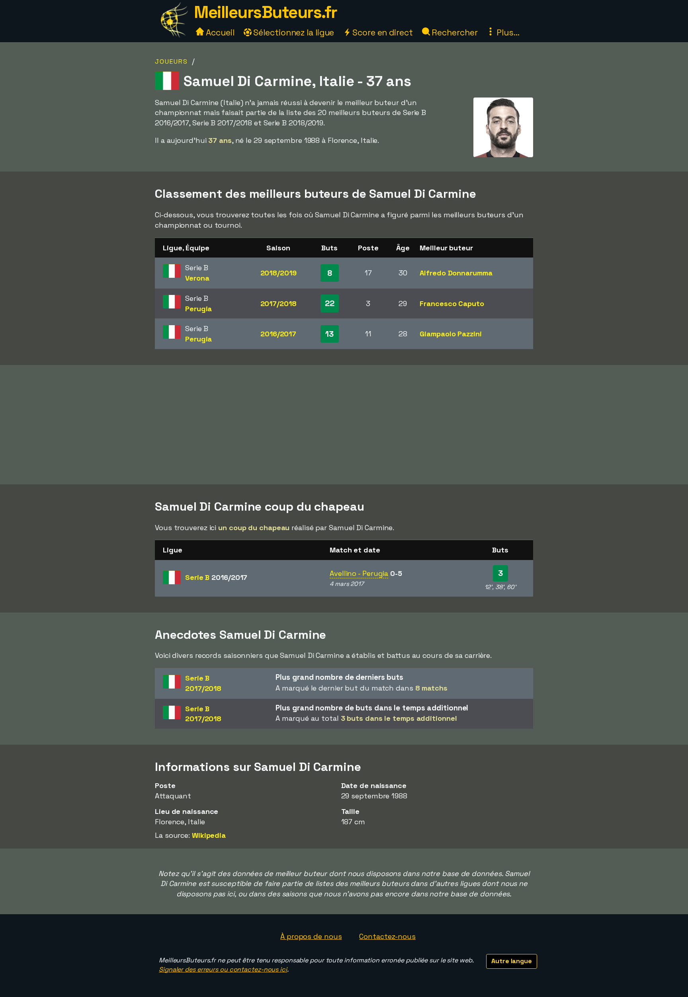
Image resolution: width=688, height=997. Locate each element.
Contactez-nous (387, 936)
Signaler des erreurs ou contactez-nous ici (223, 969)
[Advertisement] (344, 424)
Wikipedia (209, 835)
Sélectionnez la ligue (293, 32)
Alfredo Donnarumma (456, 272)
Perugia (198, 308)
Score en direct (381, 32)
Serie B (216, 577)
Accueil (219, 32)
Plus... (506, 32)
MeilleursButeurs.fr (265, 12)
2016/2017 (278, 333)
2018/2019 (278, 272)
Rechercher (454, 32)
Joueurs (171, 61)
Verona (197, 278)
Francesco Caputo (452, 303)
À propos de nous (311, 936)
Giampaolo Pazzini (450, 333)
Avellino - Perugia (359, 573)
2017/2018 (278, 303)
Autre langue (511, 961)
